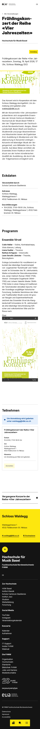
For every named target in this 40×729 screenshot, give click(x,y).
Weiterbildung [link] (8, 602)
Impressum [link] (5, 714)
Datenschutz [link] (6, 711)
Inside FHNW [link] (7, 646)
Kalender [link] (6, 631)
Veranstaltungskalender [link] (12, 620)
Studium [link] (5, 599)
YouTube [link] (5, 615)
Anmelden (9, 466)
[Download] (35, 318)
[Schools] (13, 723)
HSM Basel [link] (7, 588)
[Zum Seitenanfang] (5, 550)
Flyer (4, 315)
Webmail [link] (5, 649)
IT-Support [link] (6, 643)
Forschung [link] (6, 605)
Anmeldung (33, 52)
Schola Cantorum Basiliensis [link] (14, 594)
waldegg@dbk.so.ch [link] (11, 535)
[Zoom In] (4, 318)
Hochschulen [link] (7, 662)
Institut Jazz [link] (7, 597)
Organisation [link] (7, 659)
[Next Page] (8, 379)
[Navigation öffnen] (26, 723)
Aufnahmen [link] (7, 633)
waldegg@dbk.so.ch (10, 108)
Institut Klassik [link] (8, 591)
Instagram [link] (6, 618)
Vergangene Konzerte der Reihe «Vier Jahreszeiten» (16, 498)
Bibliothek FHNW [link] (9, 667)
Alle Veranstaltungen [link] (11, 14)
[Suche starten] (20, 723)
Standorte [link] (6, 664)
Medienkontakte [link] (9, 673)
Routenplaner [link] (30, 535)
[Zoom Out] (7, 318)
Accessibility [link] (6, 717)
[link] (9, 4)
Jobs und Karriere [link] (9, 670)
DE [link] (37, 4)
